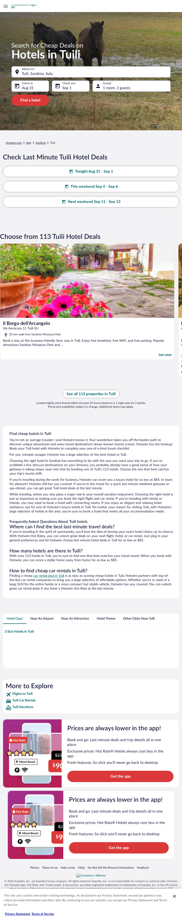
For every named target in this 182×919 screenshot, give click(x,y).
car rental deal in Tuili (48, 576)
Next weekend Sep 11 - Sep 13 (94, 202)
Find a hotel (30, 100)
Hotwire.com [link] (14, 142)
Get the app (120, 776)
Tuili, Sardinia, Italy (37, 74)
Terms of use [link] (50, 867)
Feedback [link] (143, 867)
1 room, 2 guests (116, 88)
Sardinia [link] (41, 142)
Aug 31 (28, 88)
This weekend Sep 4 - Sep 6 (94, 186)
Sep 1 (67, 88)
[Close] (174, 896)
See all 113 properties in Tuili (91, 394)
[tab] (15, 618)
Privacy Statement (17, 914)
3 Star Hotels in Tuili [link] (19, 631)
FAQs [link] (81, 867)
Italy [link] (28, 142)
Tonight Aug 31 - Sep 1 (94, 171)
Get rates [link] (165, 355)
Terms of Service (43, 914)
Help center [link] (68, 867)
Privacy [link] (34, 867)
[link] (91, 694)
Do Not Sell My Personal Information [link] (111, 867)
